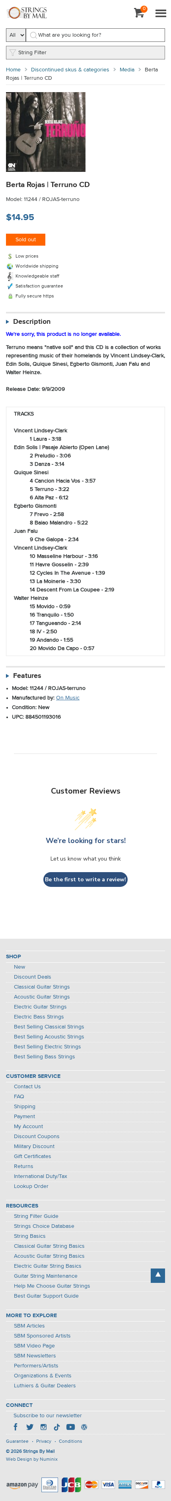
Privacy (43, 1441)
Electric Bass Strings (39, 1017)
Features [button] (27, 676)
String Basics (30, 1236)
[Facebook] (16, 1428)
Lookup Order (31, 1186)
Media (127, 70)
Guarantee (17, 1441)
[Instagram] (43, 1428)
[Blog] (84, 1428)
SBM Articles (29, 1326)
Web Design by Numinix (32, 1459)
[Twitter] (30, 1428)
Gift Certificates (32, 1156)
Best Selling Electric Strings (47, 1047)
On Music (68, 698)
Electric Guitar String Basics (48, 1266)
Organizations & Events (43, 1376)
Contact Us (27, 1086)
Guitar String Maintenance (46, 1276)
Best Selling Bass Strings (44, 1057)
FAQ (19, 1096)
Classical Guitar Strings (42, 987)
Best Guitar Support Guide (46, 1296)
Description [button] (32, 321)
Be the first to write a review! (85, 879)
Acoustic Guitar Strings (42, 997)
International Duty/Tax (40, 1176)
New (19, 967)
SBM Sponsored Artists (42, 1336)
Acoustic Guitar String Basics (49, 1256)
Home (13, 70)
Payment (24, 1116)
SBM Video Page (34, 1346)
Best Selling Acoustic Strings (49, 1037)
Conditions (70, 1441)
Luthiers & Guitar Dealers (45, 1386)
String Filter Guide (36, 1216)
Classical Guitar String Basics (49, 1246)
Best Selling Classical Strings (49, 1027)
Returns (23, 1166)
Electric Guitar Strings (40, 1007)
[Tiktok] (57, 1428)
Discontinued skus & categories (70, 70)
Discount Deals (32, 977)
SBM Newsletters (35, 1356)
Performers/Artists (36, 1366)
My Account (28, 1126)
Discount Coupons (37, 1136)
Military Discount (34, 1146)
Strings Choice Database (44, 1226)
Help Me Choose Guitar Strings (52, 1286)
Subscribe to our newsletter (48, 1415)
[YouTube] (70, 1428)
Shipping (24, 1106)
